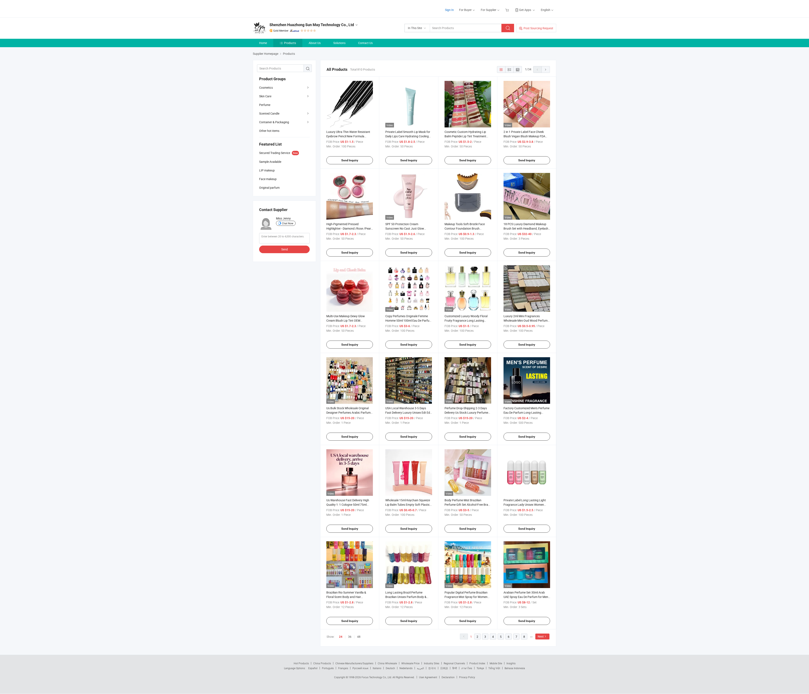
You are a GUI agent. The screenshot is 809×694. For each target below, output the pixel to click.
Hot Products (301, 663)
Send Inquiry (349, 160)
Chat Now (287, 223)
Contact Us (365, 43)
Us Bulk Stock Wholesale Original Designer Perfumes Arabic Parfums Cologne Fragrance (349, 412)
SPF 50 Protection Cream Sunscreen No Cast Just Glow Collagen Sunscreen (404, 228)
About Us (315, 43)
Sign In (449, 10)
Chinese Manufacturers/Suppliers (354, 663)
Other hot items (269, 131)
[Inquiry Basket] (507, 10)
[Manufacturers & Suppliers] (280, 8)
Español (312, 668)
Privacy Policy (467, 677)
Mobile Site (496, 663)
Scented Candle (269, 113)
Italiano (377, 668)
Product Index (477, 663)
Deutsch (390, 668)
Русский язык (360, 668)
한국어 (432, 668)
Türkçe (480, 668)
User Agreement (428, 677)
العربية (420, 668)
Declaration (448, 677)
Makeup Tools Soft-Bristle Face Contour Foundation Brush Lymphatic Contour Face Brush (465, 228)
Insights (511, 663)
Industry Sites (431, 663)
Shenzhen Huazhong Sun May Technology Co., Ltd (311, 25)
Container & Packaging (274, 122)
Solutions (339, 43)
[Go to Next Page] (546, 69)
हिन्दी (454, 668)
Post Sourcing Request (538, 28)
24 (340, 636)
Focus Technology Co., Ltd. (377, 677)
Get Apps (525, 10)
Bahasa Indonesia (515, 668)
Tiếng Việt (494, 668)
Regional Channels (454, 663)
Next (541, 636)
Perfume (264, 105)
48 (358, 637)
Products (290, 43)
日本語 (444, 668)
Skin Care (265, 96)
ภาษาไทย (466, 668)
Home (263, 43)
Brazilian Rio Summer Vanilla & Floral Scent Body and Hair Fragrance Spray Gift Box (346, 596)
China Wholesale (387, 663)
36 (349, 637)
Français (343, 668)
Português (328, 668)
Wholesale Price (410, 663)
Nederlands (406, 668)
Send (284, 249)
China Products (322, 663)
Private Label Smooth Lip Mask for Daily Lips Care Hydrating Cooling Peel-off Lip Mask (407, 136)
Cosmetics (266, 88)
